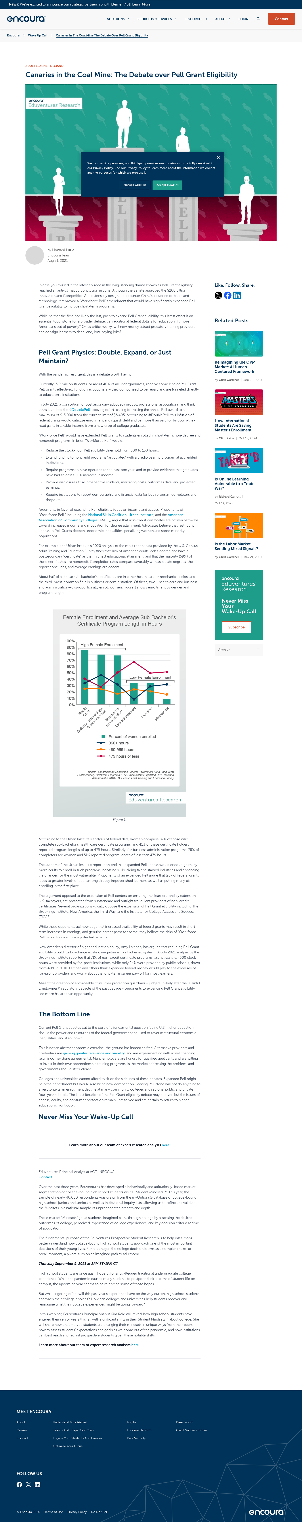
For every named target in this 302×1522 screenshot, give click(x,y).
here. (166, 1145)
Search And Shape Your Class (73, 1430)
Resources (194, 19)
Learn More (141, 4)
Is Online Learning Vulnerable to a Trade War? (234, 484)
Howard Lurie (63, 250)
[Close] (218, 157)
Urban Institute (140, 515)
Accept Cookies (167, 185)
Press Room (184, 1422)
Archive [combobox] (224, 650)
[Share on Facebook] (227, 295)
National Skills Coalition (107, 515)
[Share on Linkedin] (237, 295)
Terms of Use (53, 1512)
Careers (22, 1430)
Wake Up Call (37, 35)
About (220, 19)
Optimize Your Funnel (68, 1446)
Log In (131, 1422)
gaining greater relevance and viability (94, 1053)
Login (243, 19)
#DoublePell (79, 410)
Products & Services (155, 19)
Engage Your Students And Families (77, 1438)
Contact (281, 19)
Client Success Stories (191, 1430)
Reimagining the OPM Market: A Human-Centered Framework (235, 367)
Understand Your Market (70, 1422)
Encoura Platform (139, 1430)
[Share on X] (218, 295)
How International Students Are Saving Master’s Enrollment (233, 425)
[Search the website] (258, 19)
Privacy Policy (77, 1512)
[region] (152, 174)
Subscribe (236, 627)
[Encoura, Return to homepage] (26, 19)
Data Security (136, 1438)
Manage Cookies (135, 184)
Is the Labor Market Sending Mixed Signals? (236, 546)
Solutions (116, 19)
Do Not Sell (99, 1512)
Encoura (13, 35)
